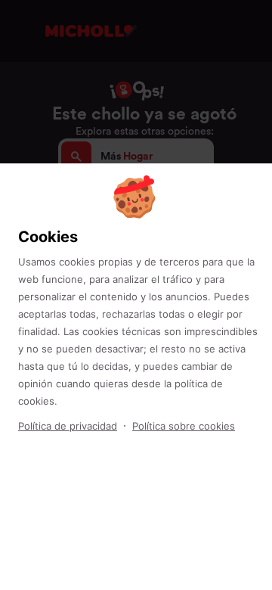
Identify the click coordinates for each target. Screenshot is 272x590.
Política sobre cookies (183, 426)
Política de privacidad (67, 426)
